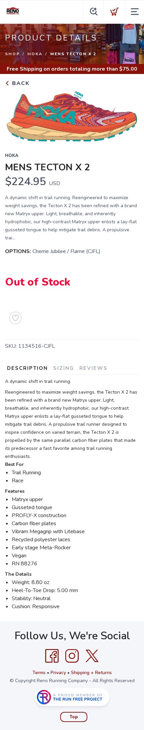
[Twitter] (92, 656)
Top (74, 717)
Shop (12, 54)
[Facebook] (52, 656)
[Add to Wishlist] (15, 318)
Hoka (35, 54)
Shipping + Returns (91, 672)
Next (128, 115)
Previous (15, 115)
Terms (39, 672)
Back (20, 83)
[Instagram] (72, 656)
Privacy (58, 672)
